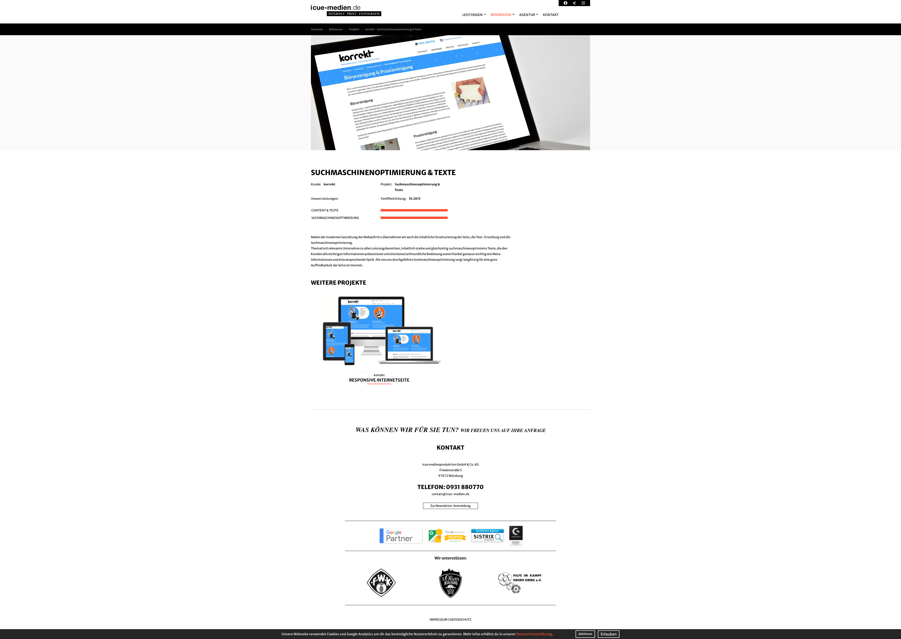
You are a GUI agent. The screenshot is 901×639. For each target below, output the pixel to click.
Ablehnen (585, 634)
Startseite (317, 29)
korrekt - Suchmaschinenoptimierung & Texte (393, 29)
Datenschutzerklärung (534, 634)
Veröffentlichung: (393, 199)
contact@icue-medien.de (450, 494)
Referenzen (336, 29)
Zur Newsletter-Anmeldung (450, 506)
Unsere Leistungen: (324, 199)
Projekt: (386, 184)
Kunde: (316, 184)
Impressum (438, 620)
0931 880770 (465, 487)
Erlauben (609, 634)
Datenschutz (460, 620)
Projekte (354, 29)
